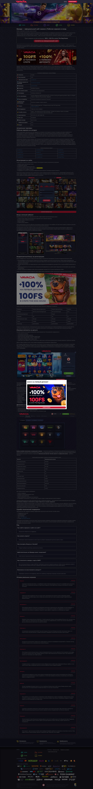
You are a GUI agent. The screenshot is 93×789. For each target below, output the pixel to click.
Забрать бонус (46, 407)
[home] (21, 2)
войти (65, 1)
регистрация (72, 1)
